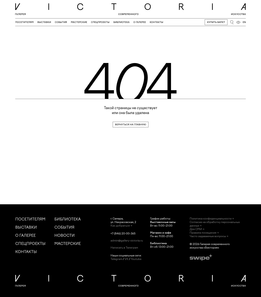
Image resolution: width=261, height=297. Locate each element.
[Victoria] (130, 9)
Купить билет (216, 22)
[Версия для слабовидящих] (238, 22)
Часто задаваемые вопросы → (209, 236)
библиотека (121, 22)
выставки (44, 22)
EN (244, 22)
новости (64, 235)
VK (126, 259)
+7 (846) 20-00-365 (123, 233)
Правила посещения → (204, 232)
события (61, 22)
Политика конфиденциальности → (212, 218)
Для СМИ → (197, 229)
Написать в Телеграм (124, 247)
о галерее (139, 22)
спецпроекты (100, 22)
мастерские (79, 22)
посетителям (24, 22)
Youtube (136, 259)
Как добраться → (121, 225)
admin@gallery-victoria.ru (127, 240)
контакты (156, 22)
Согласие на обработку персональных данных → (215, 223)
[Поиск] (232, 22)
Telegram (116, 259)
